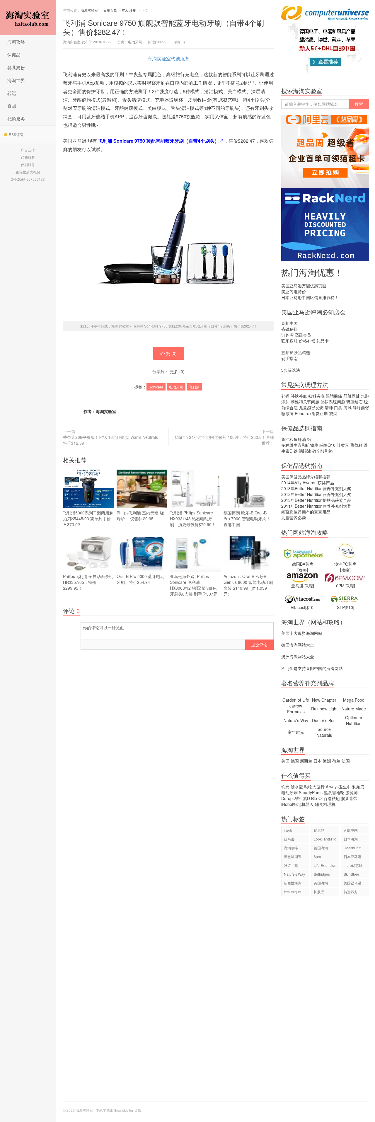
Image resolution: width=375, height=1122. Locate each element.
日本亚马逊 (352, 856)
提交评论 (259, 644)
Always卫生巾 (338, 787)
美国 (285, 761)
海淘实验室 (28, 17)
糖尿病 (287, 413)
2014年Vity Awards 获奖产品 (307, 482)
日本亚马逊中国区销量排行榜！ (310, 297)
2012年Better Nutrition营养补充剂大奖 (316, 494)
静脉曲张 (361, 407)
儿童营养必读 (293, 518)
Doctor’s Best (324, 720)
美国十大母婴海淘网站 (301, 633)
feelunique (292, 891)
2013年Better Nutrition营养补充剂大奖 (316, 488)
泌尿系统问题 (333, 402)
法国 (346, 761)
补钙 (285, 396)
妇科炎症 (316, 396)
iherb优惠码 (353, 865)
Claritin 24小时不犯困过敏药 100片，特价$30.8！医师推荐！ (224, 440)
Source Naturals (324, 732)
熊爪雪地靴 (334, 792)
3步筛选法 (290, 370)
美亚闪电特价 (293, 291)
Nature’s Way (296, 720)
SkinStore (351, 874)
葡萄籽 (356, 445)
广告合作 (28, 149)
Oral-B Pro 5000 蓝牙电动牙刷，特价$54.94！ (140, 579)
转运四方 (351, 891)
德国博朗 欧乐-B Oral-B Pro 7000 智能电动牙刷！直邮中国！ (247, 518)
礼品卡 (322, 341)
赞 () (171, 353)
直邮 (11, 106)
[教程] (309, 586)
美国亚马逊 (352, 882)
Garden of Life (295, 700)
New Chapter (324, 700)
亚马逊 (289, 838)
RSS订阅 (16, 134)
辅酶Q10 (327, 445)
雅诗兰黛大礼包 (28, 171)
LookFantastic (325, 838)
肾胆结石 (354, 402)
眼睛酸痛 (334, 396)
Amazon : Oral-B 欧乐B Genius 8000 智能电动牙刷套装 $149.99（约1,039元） (248, 585)
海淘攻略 (16, 41)
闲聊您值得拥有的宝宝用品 (305, 512)
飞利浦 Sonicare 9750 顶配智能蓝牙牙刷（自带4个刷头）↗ (161, 140)
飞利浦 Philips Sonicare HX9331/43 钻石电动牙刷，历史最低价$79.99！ (193, 518)
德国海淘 (321, 847)
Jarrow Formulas (296, 709)
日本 (317, 761)
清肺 (329, 407)
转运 (11, 93)
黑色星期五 (292, 856)
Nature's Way (294, 874)
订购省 (287, 335)
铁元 (285, 787)
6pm (317, 856)
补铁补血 (299, 396)
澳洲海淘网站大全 (297, 656)
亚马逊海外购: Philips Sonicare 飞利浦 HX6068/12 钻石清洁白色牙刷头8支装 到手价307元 (193, 585)
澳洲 (327, 761)
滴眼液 (305, 451)
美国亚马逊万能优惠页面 (303, 286)
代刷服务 (28, 164)
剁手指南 (289, 358)
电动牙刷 (129, 10)
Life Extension (325, 865)
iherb (288, 830)
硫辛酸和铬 (322, 451)
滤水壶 (297, 787)
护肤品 (319, 891)
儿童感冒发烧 (311, 407)
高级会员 (303, 335)
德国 (295, 761)
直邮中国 (289, 323)
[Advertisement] (325, 1001)
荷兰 (336, 761)
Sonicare (156, 386)
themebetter (123, 1110)
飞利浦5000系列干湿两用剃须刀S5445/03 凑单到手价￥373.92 (88, 518)
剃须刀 (358, 787)
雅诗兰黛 (291, 865)
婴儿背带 (349, 798)
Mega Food (353, 700)
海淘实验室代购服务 (168, 58)
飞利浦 (194, 386)
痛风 (347, 407)
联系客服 (289, 341)
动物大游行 (314, 787)
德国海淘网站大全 (297, 645)
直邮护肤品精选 (295, 352)
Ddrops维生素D (295, 798)
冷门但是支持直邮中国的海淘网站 (312, 668)
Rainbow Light (324, 709)
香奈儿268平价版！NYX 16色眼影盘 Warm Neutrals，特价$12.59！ (112, 440)
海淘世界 (16, 80)
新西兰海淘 (292, 882)
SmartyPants (311, 792)
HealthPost (352, 847)
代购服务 (16, 119)
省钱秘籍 (289, 329)
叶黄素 (343, 445)
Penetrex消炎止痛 (311, 413)
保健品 (14, 54)
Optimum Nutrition (353, 720)
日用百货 (110, 10)
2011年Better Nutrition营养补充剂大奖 (316, 506)
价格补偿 (307, 341)
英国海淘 (321, 882)
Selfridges (322, 874)
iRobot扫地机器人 (297, 804)
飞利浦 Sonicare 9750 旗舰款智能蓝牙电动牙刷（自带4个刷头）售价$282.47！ (163, 27)
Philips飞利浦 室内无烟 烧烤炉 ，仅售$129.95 (140, 515)
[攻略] (302, 570)
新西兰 (306, 761)
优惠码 (319, 830)
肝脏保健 (351, 396)
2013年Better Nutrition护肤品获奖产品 (316, 500)
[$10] (310, 607)
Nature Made (354, 709)
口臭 (338, 407)
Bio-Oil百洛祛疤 (325, 798)
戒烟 (333, 413)
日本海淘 (351, 838)
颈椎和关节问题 (305, 402)
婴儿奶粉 (16, 67)
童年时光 (296, 732)
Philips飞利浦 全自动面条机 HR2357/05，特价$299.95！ (88, 582)
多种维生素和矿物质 (299, 445)
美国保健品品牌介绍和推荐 (305, 477)
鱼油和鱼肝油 (293, 439)
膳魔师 (351, 792)
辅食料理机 (325, 804)
